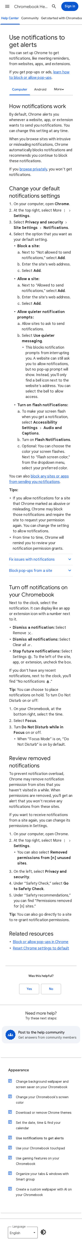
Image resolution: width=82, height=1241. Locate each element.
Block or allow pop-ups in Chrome (41, 942)
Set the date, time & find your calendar (38, 1125)
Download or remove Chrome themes (43, 1113)
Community (30, 18)
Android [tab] (40, 89)
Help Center (10, 18)
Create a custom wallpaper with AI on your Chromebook (44, 1192)
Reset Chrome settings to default (41, 948)
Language (19, 1226)
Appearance (18, 1070)
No (51, 989)
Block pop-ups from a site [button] (30, 570)
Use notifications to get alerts (40, 1138)
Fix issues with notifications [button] (32, 559)
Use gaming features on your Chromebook (37, 1161)
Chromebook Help (31, 6)
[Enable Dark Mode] (43, 1232)
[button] (7, 6)
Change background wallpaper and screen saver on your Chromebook (42, 1084)
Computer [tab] (19, 89)
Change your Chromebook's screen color (42, 1100)
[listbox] (58, 89)
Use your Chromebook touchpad (40, 1148)
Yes (29, 989)
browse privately (33, 169)
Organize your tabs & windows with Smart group (42, 1176)
